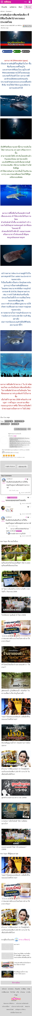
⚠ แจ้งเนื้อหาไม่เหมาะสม (20, 429)
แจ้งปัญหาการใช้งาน (20, 1009)
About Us (27, 1006)
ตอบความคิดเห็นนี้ (25, 492)
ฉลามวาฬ (8, 421)
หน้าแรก (2, 11)
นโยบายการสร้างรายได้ (17, 1006)
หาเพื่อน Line (5, 992)
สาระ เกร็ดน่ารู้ (24, 940)
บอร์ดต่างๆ (13, 7)
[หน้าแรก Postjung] (7, 1)
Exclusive (8, 11)
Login (10, 466)
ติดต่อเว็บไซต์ (10, 1009)
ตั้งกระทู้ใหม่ (16, 982)
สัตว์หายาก (4, 424)
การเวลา (9, 506)
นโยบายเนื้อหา (6, 1006)
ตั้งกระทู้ (28, 7)
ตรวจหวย (10, 989)
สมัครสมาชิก (22, 466)
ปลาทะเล (14, 424)
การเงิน (28, 992)
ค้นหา (20, 7)
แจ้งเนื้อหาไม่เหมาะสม (16, 1012)
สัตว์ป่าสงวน (18, 421)
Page (16, 995)
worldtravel (9, 478)
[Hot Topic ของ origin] (4, 443)
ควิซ (18, 992)
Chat (28, 989)
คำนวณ (23, 992)
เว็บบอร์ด (4, 7)
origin (7, 28)
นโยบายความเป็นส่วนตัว (22, 1003)
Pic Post (12, 992)
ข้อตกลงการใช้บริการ (9, 1003)
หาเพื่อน (23, 989)
